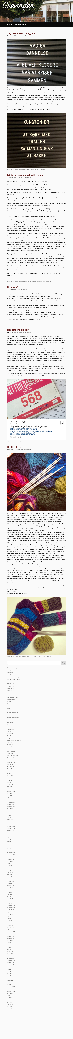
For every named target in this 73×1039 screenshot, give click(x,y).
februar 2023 (10, 775)
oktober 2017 (10, 883)
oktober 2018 (10, 857)
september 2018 (11, 859)
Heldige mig (10, 695)
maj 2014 (9, 973)
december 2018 (11, 852)
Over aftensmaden (11, 703)
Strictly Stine (10, 733)
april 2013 (9, 1002)
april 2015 (9, 949)
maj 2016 (9, 921)
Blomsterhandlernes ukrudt (13, 679)
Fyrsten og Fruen (11, 762)
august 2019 (10, 835)
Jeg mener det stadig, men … (23, 33)
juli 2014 (9, 969)
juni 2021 (9, 795)
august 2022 (10, 778)
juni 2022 (9, 780)
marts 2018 (10, 872)
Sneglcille (9, 738)
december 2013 (11, 984)
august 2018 (10, 861)
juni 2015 (9, 945)
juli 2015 (9, 943)
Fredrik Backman (11, 766)
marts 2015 (10, 951)
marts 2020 (10, 819)
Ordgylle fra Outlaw (12, 757)
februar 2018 (10, 874)
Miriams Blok (10, 768)
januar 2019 (10, 850)
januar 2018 (10, 877)
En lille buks (10, 672)
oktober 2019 (10, 830)
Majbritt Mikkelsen (11, 735)
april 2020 (9, 817)
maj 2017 (9, 894)
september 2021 (11, 791)
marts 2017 (10, 899)
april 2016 (9, 923)
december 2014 (11, 958)
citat (35, 169)
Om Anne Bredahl (11, 751)
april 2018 (9, 870)
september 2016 (11, 912)
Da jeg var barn (11, 690)
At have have (10, 686)
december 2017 (11, 879)
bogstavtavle (31, 169)
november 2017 (11, 881)
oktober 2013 (10, 989)
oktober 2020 (10, 804)
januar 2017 (10, 903)
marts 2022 (10, 784)
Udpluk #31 (13, 287)
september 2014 (11, 964)
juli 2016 (9, 916)
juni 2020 (9, 813)
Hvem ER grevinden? (21, 24)
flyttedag (34, 281)
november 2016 (11, 907)
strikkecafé (36, 656)
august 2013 (10, 993)
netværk (31, 656)
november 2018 (11, 855)
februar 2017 (10, 901)
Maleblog (9, 701)
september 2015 (11, 938)
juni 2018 (9, 866)
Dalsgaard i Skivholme (12, 755)
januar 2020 (10, 824)
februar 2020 (10, 822)
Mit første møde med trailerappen (25, 175)
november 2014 (11, 960)
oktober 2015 (10, 936)
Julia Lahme (10, 753)
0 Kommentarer (28, 35)
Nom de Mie (10, 749)
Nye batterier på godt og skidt (14, 677)
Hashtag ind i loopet (18, 329)
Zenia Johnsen (11, 746)
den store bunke (20, 35)
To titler (9, 670)
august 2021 (10, 793)
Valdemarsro (10, 744)
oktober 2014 (10, 962)
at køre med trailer (28, 281)
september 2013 (11, 991)
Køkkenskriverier (11, 699)
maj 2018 (9, 868)
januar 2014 (10, 982)
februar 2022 (10, 786)
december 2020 (11, 800)
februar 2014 (10, 980)
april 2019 (9, 844)
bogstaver (26, 169)
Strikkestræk (14, 447)
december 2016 (11, 905)
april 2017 (9, 896)
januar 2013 (10, 1008)
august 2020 (10, 808)
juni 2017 (9, 892)
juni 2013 (9, 997)
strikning (40, 656)
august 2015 (10, 940)
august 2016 (10, 914)
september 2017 (11, 885)
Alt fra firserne (10, 674)
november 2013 (11, 986)
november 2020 (11, 802)
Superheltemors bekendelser (14, 740)
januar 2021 (10, 797)
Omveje (9, 731)
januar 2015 (10, 956)
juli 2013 (9, 995)
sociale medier (41, 441)
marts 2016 (10, 925)
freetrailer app (39, 281)
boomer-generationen (28, 441)
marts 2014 (10, 978)
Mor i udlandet (10, 729)
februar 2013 (10, 1006)
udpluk (27, 323)
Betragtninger (10, 688)
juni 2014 (9, 971)
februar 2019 (10, 848)
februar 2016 (10, 927)
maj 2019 (9, 841)
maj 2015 (9, 947)
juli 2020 (9, 811)
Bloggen (10, 24)
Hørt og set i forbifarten (12, 697)
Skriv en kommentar (41, 169)
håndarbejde (27, 656)
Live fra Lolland (11, 764)
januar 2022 (10, 789)
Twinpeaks (9, 727)
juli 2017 (9, 890)
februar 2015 (10, 953)
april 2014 (9, 975)
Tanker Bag (10, 742)
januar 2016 (10, 929)
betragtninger (23, 323)
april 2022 (9, 782)
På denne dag (10, 706)
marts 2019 (10, 846)
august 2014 (10, 967)
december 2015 (11, 932)
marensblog (10, 760)
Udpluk (18, 289)
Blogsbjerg (10, 724)
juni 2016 (9, 918)
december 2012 (11, 1011)
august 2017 (10, 888)
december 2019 (11, 826)
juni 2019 (9, 839)
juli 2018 (9, 863)
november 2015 (11, 934)
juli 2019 (9, 837)
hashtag (35, 441)
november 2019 (11, 828)
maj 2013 (9, 1000)
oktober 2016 (10, 910)
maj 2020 (9, 815)
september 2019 (11, 833)
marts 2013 (10, 1004)
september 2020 (11, 806)
